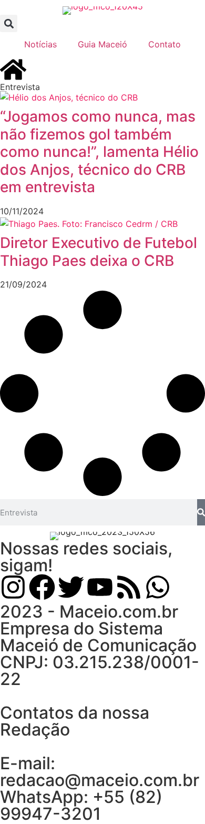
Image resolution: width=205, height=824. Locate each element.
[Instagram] (13, 587)
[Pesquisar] (201, 512)
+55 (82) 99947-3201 (81, 805)
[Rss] (129, 587)
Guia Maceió (102, 44)
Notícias (40, 44)
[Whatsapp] (158, 587)
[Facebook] (42, 587)
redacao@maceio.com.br (99, 780)
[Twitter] (71, 587)
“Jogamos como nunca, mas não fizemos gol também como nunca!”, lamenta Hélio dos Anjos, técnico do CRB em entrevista (99, 151)
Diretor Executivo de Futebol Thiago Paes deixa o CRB (98, 252)
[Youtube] (100, 587)
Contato (164, 44)
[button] (8, 23)
